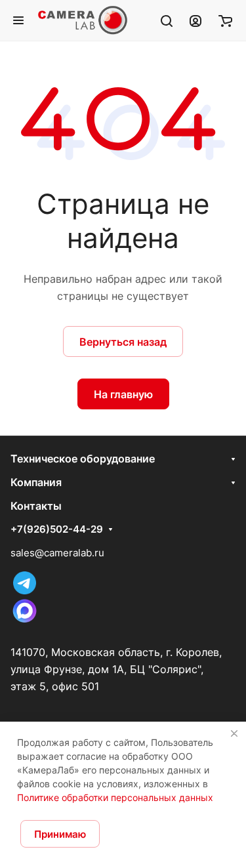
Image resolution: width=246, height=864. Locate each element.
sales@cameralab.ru (57, 552)
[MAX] (24, 621)
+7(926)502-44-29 (56, 529)
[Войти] (195, 20)
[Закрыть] (234, 733)
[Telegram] (24, 591)
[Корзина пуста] (225, 20)
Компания (36, 482)
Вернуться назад (123, 341)
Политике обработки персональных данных (115, 797)
